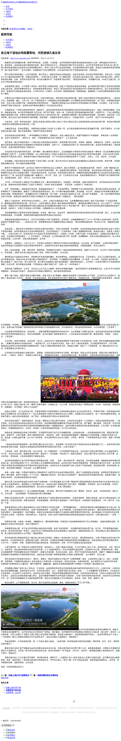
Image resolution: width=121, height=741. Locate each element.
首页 (7, 6)
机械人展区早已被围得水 (19, 675)
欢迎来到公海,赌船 (17, 29)
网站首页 (11, 730)
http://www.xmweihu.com (20, 58)
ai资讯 (8, 11)
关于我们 (9, 9)
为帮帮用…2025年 (13, 693)
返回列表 (5, 678)
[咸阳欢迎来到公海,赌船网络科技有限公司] (19, 2)
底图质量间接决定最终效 (47, 675)
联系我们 (9, 16)
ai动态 (8, 14)
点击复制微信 (6, 725)
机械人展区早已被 (13, 688)
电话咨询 (11, 738)
